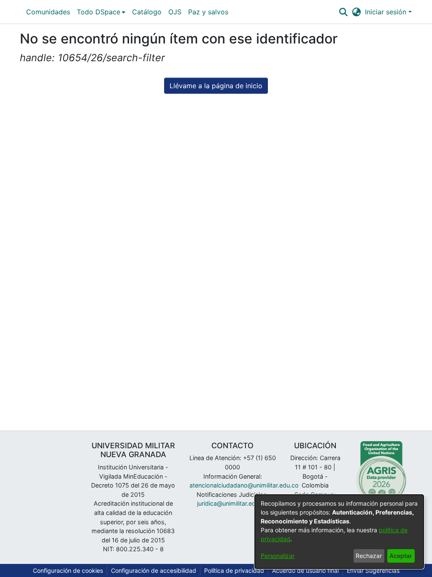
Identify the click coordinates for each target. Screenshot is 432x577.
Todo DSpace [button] (98, 12)
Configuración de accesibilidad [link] (153, 570)
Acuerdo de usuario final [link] (305, 570)
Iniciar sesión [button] (386, 12)
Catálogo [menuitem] (147, 12)
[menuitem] (101, 11)
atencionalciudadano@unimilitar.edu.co (244, 485)
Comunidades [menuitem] (48, 12)
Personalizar (277, 555)
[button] (343, 12)
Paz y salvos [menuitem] (208, 12)
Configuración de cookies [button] (68, 570)
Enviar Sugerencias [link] (373, 570)
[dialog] (339, 532)
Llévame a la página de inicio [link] (216, 85)
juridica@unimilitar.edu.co (232, 503)
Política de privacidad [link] (234, 570)
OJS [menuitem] (174, 12)
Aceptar (400, 555)
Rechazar (369, 555)
